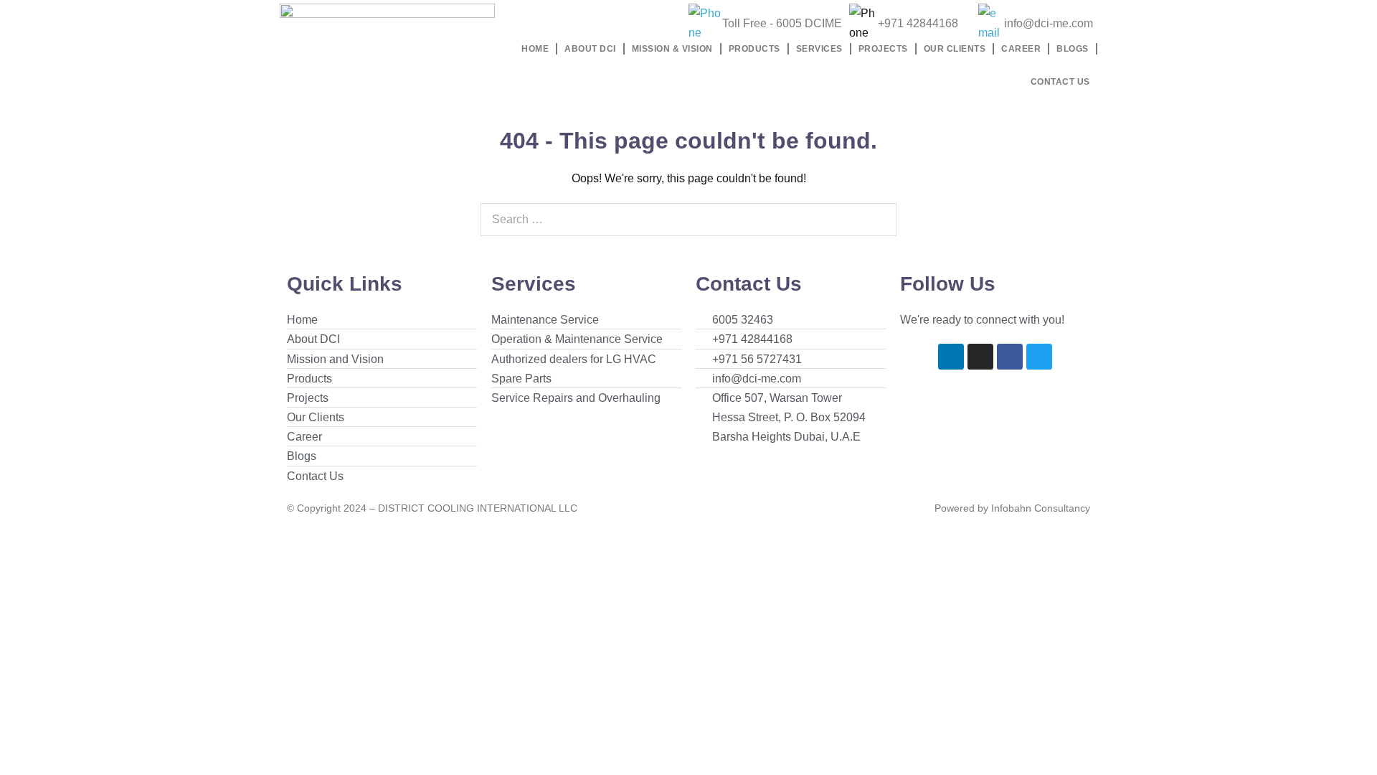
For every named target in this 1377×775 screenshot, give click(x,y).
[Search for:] (688, 219)
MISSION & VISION (672, 49)
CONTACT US (1060, 82)
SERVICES (819, 49)
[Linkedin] (951, 357)
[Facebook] (1010, 357)
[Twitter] (1039, 357)
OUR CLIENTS (955, 49)
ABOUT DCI (590, 49)
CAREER (1021, 49)
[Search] (877, 219)
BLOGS (1072, 49)
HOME (535, 49)
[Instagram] (980, 357)
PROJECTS (883, 49)
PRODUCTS (754, 49)
